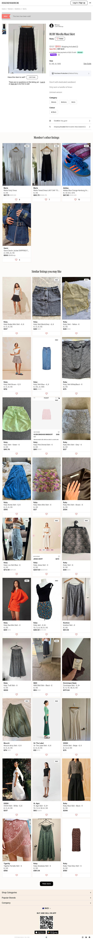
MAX (35, 683)
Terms (25, 937)
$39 (7, 630)
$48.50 (39, 630)
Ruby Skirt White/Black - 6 (72, 384)
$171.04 (66, 690)
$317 (6, 810)
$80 (37, 449)
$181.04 (36, 871)
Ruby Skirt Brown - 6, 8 (12, 384)
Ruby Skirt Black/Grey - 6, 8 (43, 324)
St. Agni (36, 803)
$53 (36, 690)
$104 (65, 509)
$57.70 (10, 195)
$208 (65, 810)
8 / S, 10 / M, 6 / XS (70, 688)
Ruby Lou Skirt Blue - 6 (12, 565)
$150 (65, 871)
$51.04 (66, 630)
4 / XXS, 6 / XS (9, 253)
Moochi (7, 743)
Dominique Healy (69, 683)
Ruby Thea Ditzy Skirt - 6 (72, 866)
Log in (75, 3)
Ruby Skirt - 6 (68, 565)
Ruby (51, 39)
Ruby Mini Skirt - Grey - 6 (72, 445)
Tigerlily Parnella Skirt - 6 (13, 866)
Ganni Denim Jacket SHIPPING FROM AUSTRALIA (22, 251)
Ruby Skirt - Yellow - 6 (71, 324)
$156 (6, 871)
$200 (6, 690)
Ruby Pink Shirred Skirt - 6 (43, 445)
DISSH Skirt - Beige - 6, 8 (72, 745)
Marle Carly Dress (10, 190)
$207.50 (40, 570)
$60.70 (40, 195)
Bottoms (17, 9)
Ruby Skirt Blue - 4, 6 (41, 384)
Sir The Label (38, 743)
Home (4, 9)
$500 (9, 255)
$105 (6, 509)
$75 (64, 389)
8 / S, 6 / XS (8, 327)
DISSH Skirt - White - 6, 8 (13, 806)
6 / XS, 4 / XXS (38, 387)
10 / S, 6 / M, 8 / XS (40, 627)
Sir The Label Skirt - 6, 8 (42, 745)
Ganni (6, 248)
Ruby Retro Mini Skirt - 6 (42, 505)
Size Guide (87, 64)
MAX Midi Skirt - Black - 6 (42, 685)
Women (10, 9)
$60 (37, 389)
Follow (61, 39)
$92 (37, 810)
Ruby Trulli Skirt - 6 (10, 685)
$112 (5, 389)
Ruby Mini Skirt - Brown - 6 (73, 505)
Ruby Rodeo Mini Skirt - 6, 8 (14, 324)
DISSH (65, 743)
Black (54, 112)
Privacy (28, 937)
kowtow (66, 623)
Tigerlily (7, 863)
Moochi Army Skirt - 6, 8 (12, 745)
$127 (5, 329)
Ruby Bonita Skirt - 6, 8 (12, 505)
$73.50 (10, 570)
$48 (37, 329)
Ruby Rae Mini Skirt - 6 (12, 625)
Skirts (24, 9)
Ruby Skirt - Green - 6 (12, 445)
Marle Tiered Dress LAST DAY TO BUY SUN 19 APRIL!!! (53, 190)
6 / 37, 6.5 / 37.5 (69, 193)
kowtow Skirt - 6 (69, 625)
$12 (36, 750)
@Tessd (57, 25)
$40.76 (7, 449)
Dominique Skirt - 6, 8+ (71, 685)
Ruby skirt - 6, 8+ (39, 625)
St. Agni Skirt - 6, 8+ (40, 806)
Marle (6, 188)
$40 (66, 570)
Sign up (82, 3)
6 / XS (6, 193)
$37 (64, 449)
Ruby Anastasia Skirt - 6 (42, 866)
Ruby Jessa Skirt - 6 (40, 565)
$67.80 (69, 195)
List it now (32, 77)
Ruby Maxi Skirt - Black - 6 (73, 806)
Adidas (66, 188)
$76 (7, 750)
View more (46, 884)
